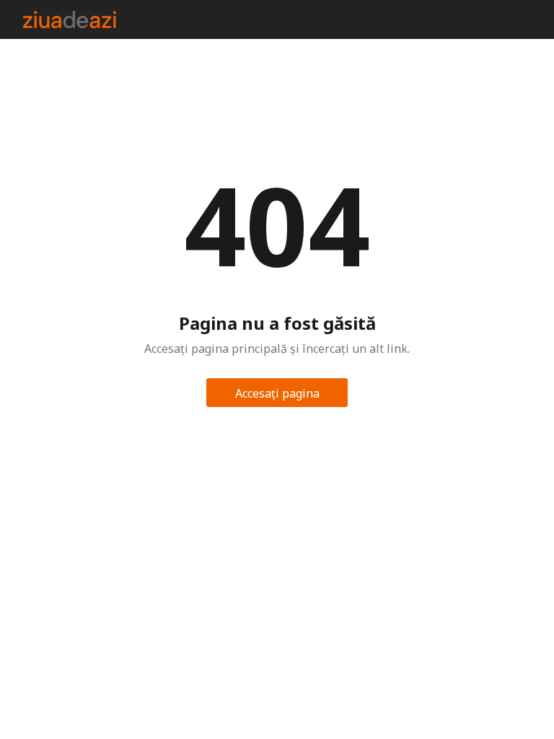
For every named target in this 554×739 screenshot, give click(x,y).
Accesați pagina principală (277, 396)
